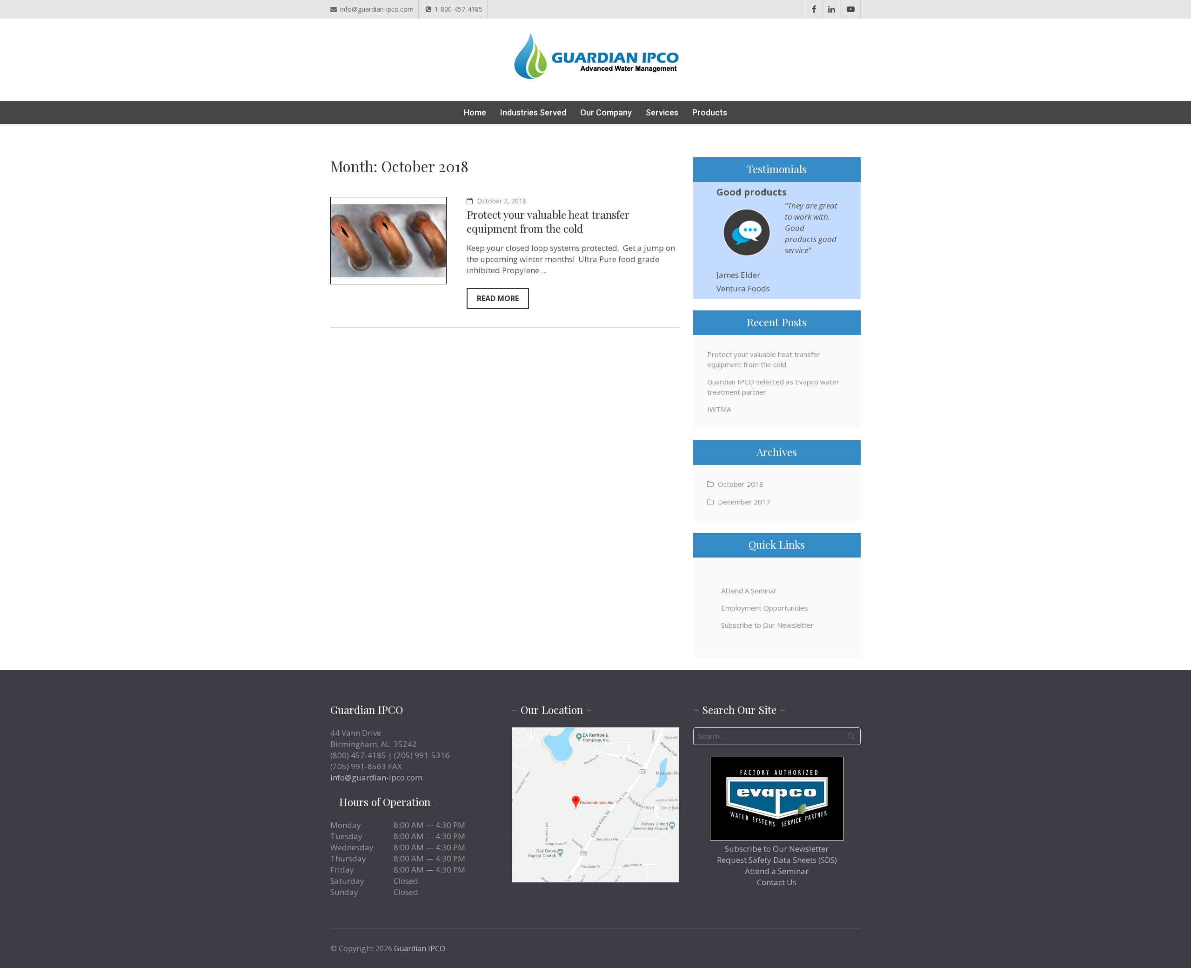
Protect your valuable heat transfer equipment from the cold (548, 221)
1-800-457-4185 (458, 9)
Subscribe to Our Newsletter (767, 625)
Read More (498, 298)
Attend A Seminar (748, 590)
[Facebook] (814, 9)
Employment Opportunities (764, 607)
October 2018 (740, 484)
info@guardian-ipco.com (377, 9)
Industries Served (533, 112)
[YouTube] (850, 9)
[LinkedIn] (832, 9)
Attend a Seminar (777, 871)
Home (475, 112)
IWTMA (719, 409)
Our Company (606, 112)
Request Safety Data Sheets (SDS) (777, 859)
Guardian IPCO (419, 948)
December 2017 (744, 501)
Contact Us (776, 882)
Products (709, 112)
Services (662, 112)
